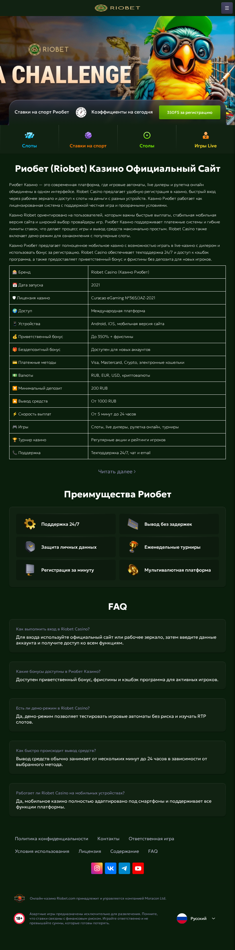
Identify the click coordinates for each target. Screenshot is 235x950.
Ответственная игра (151, 838)
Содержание (124, 851)
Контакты (108, 838)
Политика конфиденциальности (51, 838)
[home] (117, 8)
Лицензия (90, 851)
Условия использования (42, 851)
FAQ (153, 851)
